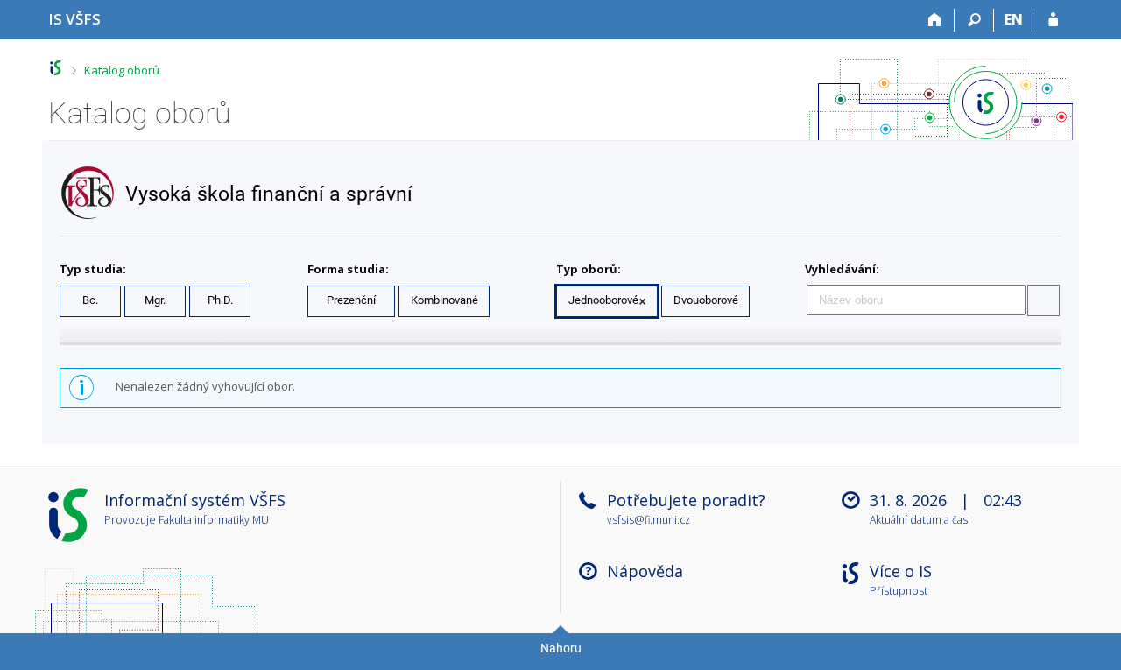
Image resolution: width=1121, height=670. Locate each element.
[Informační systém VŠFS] (55, 67)
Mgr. (155, 300)
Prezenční (351, 300)
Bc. (90, 300)
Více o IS (901, 571)
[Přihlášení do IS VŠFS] (1053, 20)
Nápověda (645, 571)
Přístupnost (898, 591)
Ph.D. (220, 300)
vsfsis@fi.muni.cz (648, 519)
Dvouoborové (705, 300)
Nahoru (561, 648)
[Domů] (935, 20)
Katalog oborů (121, 70)
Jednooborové (603, 300)
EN (1014, 19)
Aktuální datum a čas (919, 520)
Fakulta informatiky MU (214, 519)
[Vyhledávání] (974, 20)
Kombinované (444, 300)
